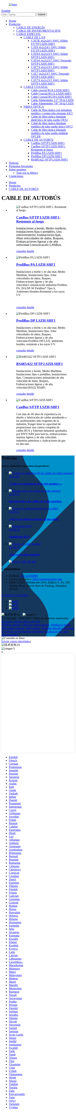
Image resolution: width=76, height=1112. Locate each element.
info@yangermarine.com (47, 579)
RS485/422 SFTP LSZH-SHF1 (49, 159)
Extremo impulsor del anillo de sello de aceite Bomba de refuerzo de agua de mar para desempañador (37, 631)
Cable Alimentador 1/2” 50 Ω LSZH (52, 100)
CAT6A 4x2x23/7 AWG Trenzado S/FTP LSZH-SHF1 (51, 62)
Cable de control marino (36, 624)
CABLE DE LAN (34, 37)
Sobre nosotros (17, 169)
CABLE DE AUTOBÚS (38, 139)
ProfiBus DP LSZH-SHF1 (46, 156)
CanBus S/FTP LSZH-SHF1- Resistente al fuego (48, 148)
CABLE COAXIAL (36, 86)
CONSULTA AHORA (15, 595)
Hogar (12, 20)
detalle (30, 251)
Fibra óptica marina (12, 628)
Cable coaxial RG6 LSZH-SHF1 (50, 90)
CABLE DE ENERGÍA (30, 27)
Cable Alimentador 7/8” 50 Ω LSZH (52, 103)
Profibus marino (10, 624)
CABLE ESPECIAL (28, 34)
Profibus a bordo (60, 624)
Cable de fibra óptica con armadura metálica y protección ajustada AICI (51, 111)
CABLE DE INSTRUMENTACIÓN (38, 30)
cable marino (32, 628)
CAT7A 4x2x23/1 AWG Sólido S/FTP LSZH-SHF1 (49, 69)
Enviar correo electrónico (16, 641)
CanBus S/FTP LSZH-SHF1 (48, 143)
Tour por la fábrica (27, 172)
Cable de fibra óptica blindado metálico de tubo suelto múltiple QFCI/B (49, 133)
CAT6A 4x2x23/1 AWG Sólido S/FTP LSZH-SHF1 (49, 55)
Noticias (13, 162)
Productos (14, 24)
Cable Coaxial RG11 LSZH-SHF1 (51, 93)
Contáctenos (16, 176)
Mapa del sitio (32, 621)
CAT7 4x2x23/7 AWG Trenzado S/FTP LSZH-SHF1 (50, 75)
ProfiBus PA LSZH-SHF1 (46, 153)
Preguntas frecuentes (21, 166)
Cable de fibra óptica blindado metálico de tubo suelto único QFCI (51, 125)
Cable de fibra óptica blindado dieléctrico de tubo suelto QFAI (49, 118)
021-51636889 (29, 575)
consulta (21, 251)
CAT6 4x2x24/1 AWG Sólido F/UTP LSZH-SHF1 (48, 49)
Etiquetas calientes (12, 621)
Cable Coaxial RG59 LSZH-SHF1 (51, 96)
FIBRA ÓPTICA (34, 106)
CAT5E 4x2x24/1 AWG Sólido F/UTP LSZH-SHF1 (49, 42)
